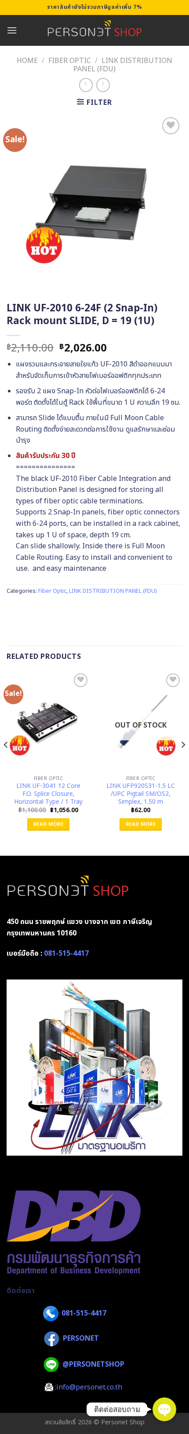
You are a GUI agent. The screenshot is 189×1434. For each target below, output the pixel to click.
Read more (48, 824)
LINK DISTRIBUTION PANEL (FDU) (122, 64)
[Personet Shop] (94, 30)
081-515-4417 (66, 953)
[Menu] (12, 30)
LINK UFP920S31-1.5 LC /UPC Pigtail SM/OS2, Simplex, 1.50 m (140, 794)
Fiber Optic (69, 60)
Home (27, 60)
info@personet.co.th (89, 1387)
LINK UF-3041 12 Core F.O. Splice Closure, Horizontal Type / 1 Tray (48, 794)
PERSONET (81, 1339)
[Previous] (6, 762)
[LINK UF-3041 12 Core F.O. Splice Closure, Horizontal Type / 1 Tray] (48, 721)
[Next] (182, 762)
